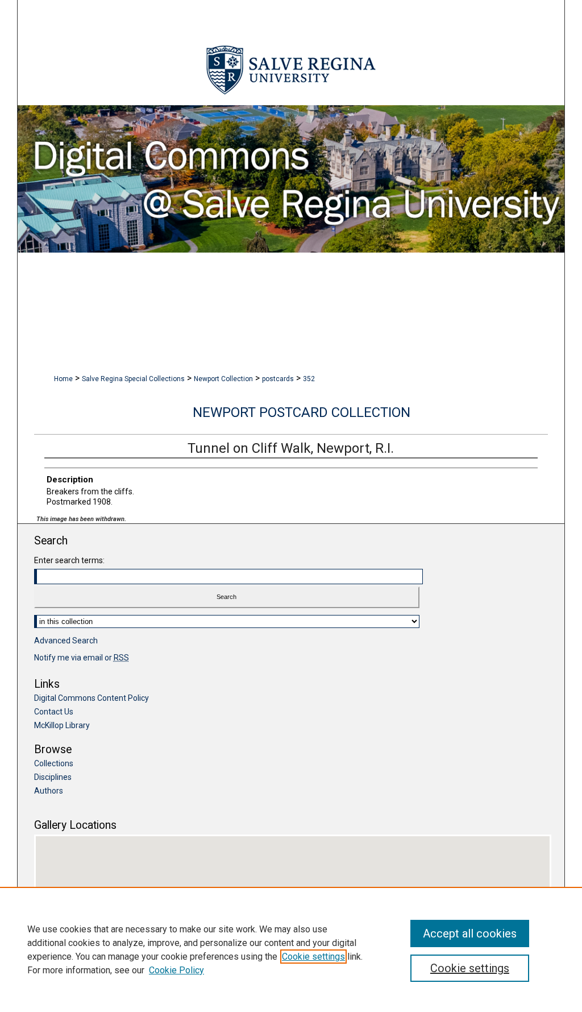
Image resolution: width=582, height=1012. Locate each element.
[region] (291, 949)
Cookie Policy (176, 970)
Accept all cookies (470, 933)
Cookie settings (313, 956)
